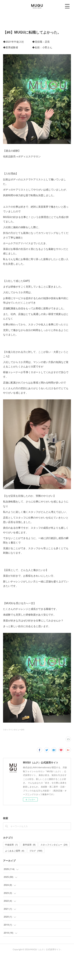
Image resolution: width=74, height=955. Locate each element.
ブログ (35, 850)
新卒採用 (29, 844)
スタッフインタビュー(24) (13, 729)
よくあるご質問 (14, 850)
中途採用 (11, 844)
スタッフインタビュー (54, 844)
